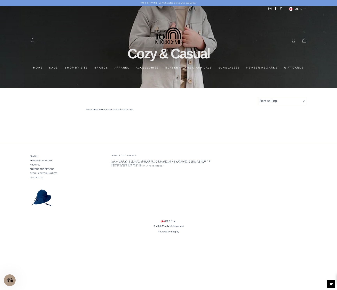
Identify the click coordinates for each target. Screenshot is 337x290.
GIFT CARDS (294, 67)
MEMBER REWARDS (262, 67)
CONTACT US (36, 177)
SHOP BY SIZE (76, 67)
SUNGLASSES (229, 67)
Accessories (147, 67)
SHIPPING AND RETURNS (42, 169)
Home (38, 67)
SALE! (54, 67)
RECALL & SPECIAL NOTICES (43, 173)
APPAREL (121, 67)
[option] (168, 3)
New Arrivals (199, 67)
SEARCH (34, 156)
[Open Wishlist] (331, 284)
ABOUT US (35, 165)
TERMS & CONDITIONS (41, 160)
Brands (101, 67)
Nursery (172, 67)
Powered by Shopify (168, 231)
